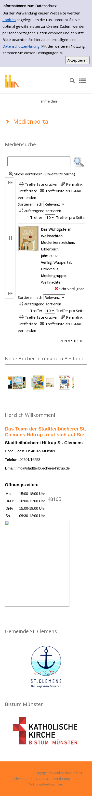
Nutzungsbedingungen (46, 784)
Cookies (9, 19)
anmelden (48, 101)
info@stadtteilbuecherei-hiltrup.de (43, 468)
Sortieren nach (30, 204)
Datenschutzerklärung (20, 46)
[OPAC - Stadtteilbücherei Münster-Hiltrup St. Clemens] (35, 80)
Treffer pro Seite (70, 217)
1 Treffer (34, 217)
